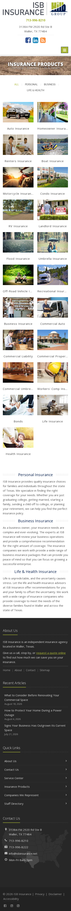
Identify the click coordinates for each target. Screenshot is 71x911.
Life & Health (35, 90)
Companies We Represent (21, 795)
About (18, 670)
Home (6, 670)
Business (49, 84)
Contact (31, 670)
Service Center (13, 778)
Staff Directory (13, 803)
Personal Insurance (35, 474)
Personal (31, 84)
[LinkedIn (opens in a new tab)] (35, 40)
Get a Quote (18, 116)
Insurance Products (17, 786)
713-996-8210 (18, 841)
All (16, 84)
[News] (43, 40)
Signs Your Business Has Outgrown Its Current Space (35, 730)
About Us (10, 761)
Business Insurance (35, 520)
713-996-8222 (18, 847)
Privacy (39, 894)
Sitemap (45, 670)
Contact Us (11, 769)
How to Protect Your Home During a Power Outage (33, 714)
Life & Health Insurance (35, 571)
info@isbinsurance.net (23, 853)
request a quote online (51, 653)
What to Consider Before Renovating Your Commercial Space (31, 699)
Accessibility (11, 899)
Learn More (18, 108)
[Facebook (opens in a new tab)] (28, 40)
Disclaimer (55, 894)
